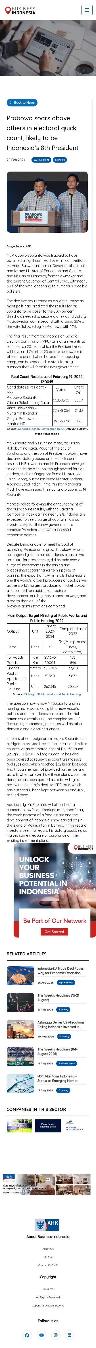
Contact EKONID (48, 1265)
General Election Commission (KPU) (41, 428)
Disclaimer (48, 1289)
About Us (48, 1248)
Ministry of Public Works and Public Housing (52, 694)
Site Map (48, 1257)
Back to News (24, 103)
